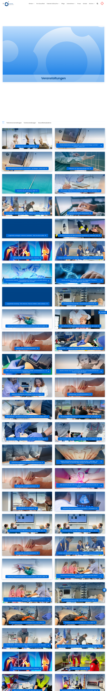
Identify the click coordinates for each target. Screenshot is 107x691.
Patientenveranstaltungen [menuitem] (14, 123)
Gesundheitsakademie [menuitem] (44, 123)
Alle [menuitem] (3, 123)
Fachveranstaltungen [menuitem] (30, 123)
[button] (97, 4)
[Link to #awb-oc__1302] (102, 4)
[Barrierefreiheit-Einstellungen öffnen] (104, 590)
